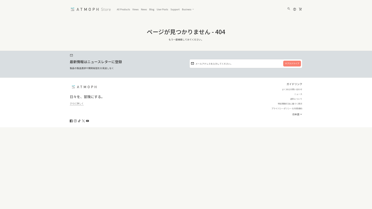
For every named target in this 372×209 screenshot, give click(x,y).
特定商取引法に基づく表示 (290, 103)
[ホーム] (91, 9)
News (144, 9)
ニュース (298, 94)
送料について (296, 98)
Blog (152, 10)
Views (135, 9)
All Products (123, 9)
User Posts (162, 9)
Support (175, 10)
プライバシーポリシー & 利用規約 (286, 108)
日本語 (297, 114)
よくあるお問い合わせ (292, 89)
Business (188, 9)
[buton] (297, 114)
